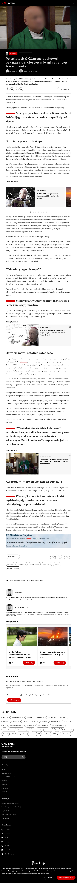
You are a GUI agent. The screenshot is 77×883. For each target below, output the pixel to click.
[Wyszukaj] (73, 3)
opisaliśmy (17, 147)
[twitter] (60, 557)
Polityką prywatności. (29, 871)
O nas (3, 769)
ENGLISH (5, 792)
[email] (65, 557)
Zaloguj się (13, 700)
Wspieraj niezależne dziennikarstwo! (14, 751)
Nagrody (4, 781)
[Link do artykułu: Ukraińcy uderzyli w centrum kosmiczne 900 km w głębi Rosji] (53, 636)
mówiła (35, 516)
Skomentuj (63, 89)
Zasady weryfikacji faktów (10, 803)
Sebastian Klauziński (22, 607)
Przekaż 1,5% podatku (9, 777)
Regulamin (5, 811)
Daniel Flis (18, 592)
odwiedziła (35, 488)
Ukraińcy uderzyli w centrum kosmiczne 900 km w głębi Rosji (52, 655)
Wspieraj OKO (6, 773)
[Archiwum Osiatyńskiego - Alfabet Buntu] (39, 863)
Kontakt (4, 784)
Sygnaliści (5, 788)
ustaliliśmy (24, 362)
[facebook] (55, 557)
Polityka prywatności (9, 815)
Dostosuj (50, 878)
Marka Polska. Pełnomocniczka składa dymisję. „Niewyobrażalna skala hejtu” (20, 655)
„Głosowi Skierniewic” (59, 404)
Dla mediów (5, 818)
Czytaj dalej (29, 663)
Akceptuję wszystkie (66, 878)
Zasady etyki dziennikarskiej (11, 807)
